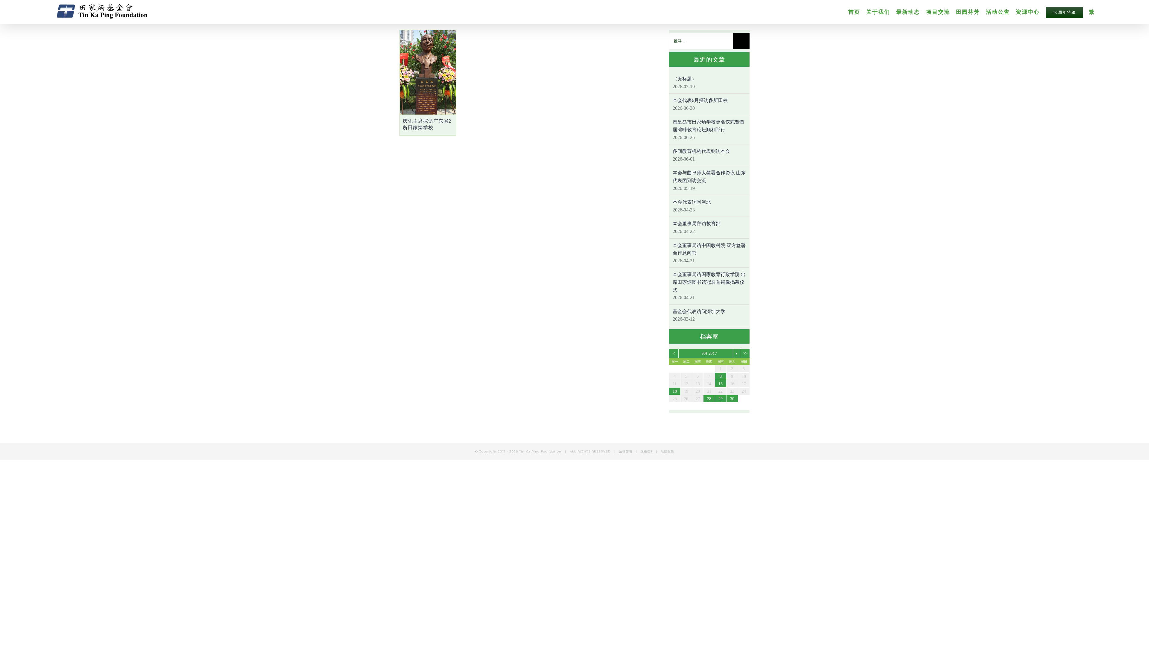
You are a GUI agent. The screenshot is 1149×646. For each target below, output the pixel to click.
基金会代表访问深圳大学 (699, 311)
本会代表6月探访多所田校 (700, 100)
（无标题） (685, 78)
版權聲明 (647, 451)
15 (720, 384)
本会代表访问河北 (692, 202)
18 (675, 391)
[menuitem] (857, 11)
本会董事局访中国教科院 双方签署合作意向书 (709, 249)
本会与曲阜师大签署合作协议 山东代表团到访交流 (709, 176)
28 (709, 399)
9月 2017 (709, 353)
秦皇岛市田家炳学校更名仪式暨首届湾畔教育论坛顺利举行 (708, 125)
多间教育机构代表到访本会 (701, 151)
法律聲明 (626, 451)
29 (720, 399)
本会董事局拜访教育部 (697, 223)
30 (732, 399)
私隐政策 (667, 451)
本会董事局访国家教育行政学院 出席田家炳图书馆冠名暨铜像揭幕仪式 (709, 282)
